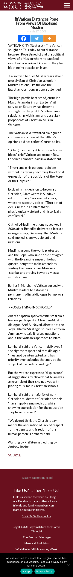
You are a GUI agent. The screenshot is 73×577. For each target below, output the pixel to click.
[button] (67, 5)
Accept (26, 571)
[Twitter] (37, 38)
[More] (49, 38)
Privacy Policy (44, 571)
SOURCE (14, 455)
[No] (68, 565)
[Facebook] (24, 38)
